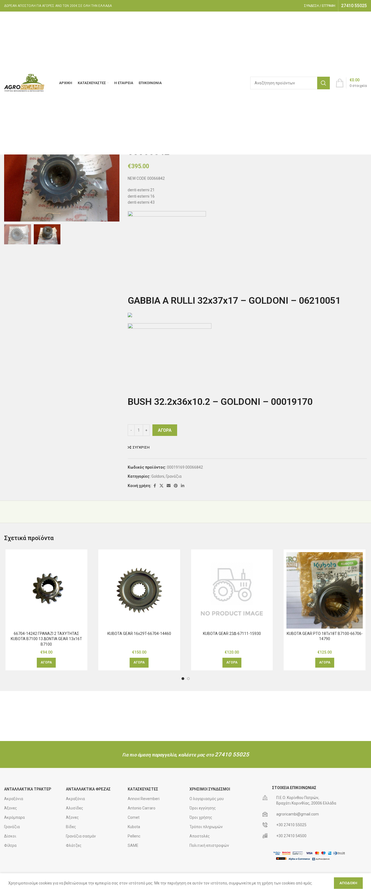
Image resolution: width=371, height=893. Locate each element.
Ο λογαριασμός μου (206, 799)
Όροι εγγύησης (202, 808)
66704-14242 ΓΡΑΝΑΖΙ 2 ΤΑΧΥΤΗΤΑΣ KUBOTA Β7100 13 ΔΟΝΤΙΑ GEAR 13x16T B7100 (46, 638)
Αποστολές (199, 836)
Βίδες (71, 827)
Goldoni (157, 476)
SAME (133, 845)
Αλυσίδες (74, 808)
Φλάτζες (74, 845)
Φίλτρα (10, 845)
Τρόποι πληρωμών (206, 827)
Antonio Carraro (141, 808)
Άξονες (10, 808)
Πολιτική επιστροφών (209, 845)
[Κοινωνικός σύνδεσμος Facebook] (154, 486)
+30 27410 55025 (291, 825)
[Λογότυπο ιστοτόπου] (24, 83)
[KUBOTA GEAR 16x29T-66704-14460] (139, 590)
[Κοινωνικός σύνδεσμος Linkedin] (182, 486)
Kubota (134, 827)
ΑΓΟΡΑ (165, 430)
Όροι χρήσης (200, 817)
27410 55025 (232, 754)
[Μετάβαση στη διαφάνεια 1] (183, 678)
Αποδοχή (348, 883)
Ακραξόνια (13, 799)
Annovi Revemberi (144, 799)
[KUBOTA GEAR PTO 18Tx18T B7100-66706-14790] (324, 590)
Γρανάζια (174, 476)
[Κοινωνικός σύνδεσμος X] (161, 486)
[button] (46, 663)
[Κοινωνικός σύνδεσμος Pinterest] (175, 486)
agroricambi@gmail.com (297, 814)
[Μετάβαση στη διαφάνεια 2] (188, 678)
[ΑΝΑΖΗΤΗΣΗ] (323, 83)
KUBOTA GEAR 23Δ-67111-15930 (232, 633)
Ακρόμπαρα (14, 817)
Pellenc (134, 836)
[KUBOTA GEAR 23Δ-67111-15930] (232, 590)
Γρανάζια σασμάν (81, 836)
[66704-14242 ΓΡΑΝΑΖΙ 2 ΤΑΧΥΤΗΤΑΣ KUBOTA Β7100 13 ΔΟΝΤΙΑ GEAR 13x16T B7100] (46, 590)
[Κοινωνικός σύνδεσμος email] (168, 486)
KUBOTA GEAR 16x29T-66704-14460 (139, 633)
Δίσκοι (10, 836)
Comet (134, 817)
